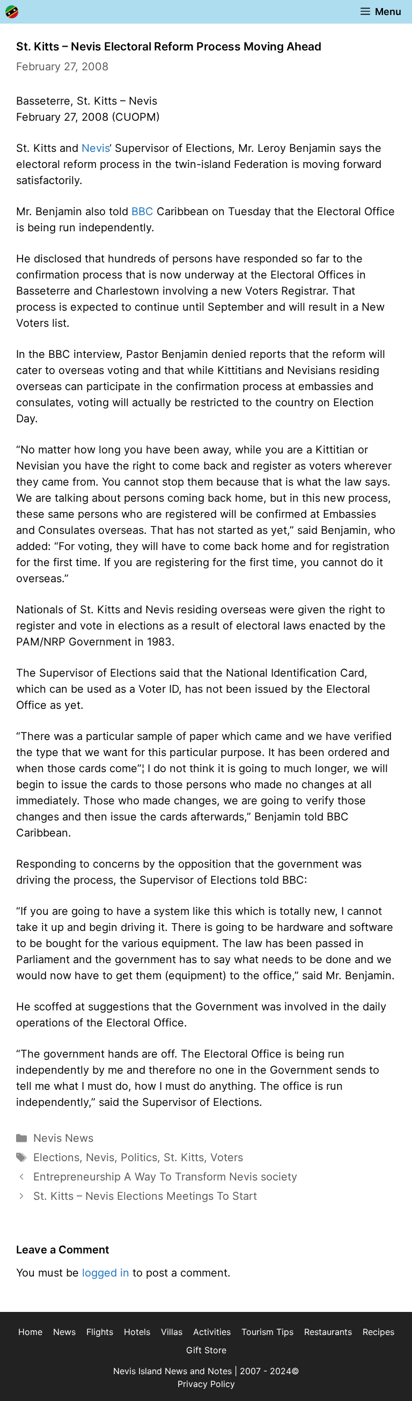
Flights (99, 1331)
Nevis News (63, 1138)
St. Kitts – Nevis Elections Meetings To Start (145, 1196)
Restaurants (328, 1331)
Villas (171, 1331)
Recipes (378, 1331)
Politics (139, 1157)
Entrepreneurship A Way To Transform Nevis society (165, 1176)
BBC (142, 211)
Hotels (137, 1331)
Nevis (95, 148)
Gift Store (206, 1350)
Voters (226, 1157)
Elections (56, 1157)
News (64, 1331)
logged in (105, 1272)
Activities (212, 1331)
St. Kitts (184, 1157)
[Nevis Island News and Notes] (11, 12)
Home (30, 1331)
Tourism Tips (267, 1331)
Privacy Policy (206, 1383)
